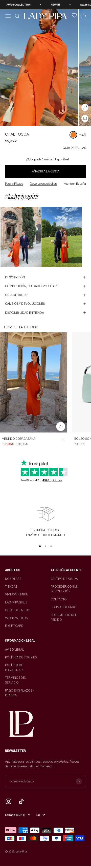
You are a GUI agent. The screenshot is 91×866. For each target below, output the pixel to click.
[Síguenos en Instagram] (8, 801)
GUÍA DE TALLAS (74, 148)
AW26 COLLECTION (15, 4)
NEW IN (51, 4)
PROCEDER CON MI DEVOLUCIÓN (64, 589)
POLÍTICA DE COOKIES (21, 657)
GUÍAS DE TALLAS (17, 610)
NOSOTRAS (13, 579)
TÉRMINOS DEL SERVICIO (16, 680)
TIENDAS (11, 586)
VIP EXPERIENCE (16, 594)
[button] (21, 237)
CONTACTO (59, 599)
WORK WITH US (16, 618)
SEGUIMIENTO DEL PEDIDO (64, 617)
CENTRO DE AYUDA (64, 579)
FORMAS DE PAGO (64, 607)
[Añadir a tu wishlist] (85, 118)
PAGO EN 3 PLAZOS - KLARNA (19, 693)
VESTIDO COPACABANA (18, 439)
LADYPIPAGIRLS (16, 602)
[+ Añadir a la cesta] (60, 426)
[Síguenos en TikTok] (21, 801)
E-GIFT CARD (14, 626)
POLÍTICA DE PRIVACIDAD (14, 667)
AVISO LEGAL (14, 649)
